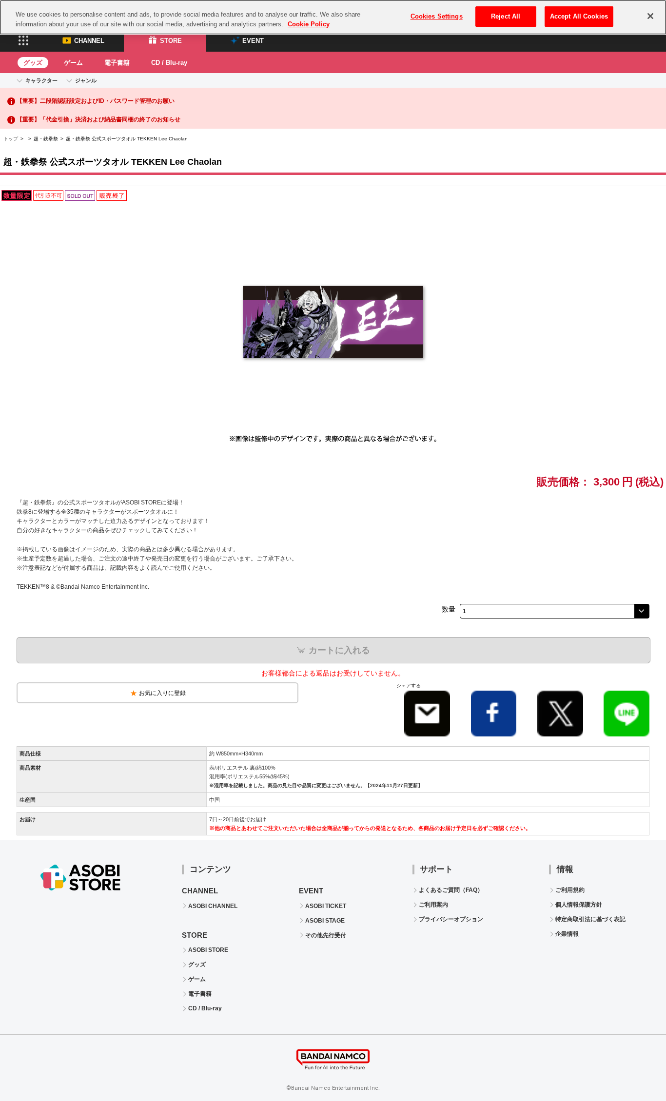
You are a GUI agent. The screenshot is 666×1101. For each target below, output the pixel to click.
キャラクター (41, 80)
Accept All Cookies (579, 16)
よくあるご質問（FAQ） (451, 890)
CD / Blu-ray (169, 62)
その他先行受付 (325, 935)
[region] (333, 17)
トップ (10, 138)
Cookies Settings (437, 16)
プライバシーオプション (451, 919)
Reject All (505, 16)
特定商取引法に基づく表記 (590, 919)
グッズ (32, 62)
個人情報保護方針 (578, 904)
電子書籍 (117, 62)
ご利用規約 (570, 890)
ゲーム (73, 62)
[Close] (650, 16)
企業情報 (567, 933)
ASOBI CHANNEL (212, 906)
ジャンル (86, 80)
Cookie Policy (309, 24)
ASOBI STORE (208, 949)
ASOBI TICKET (325, 906)
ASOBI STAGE (325, 920)
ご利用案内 (433, 904)
